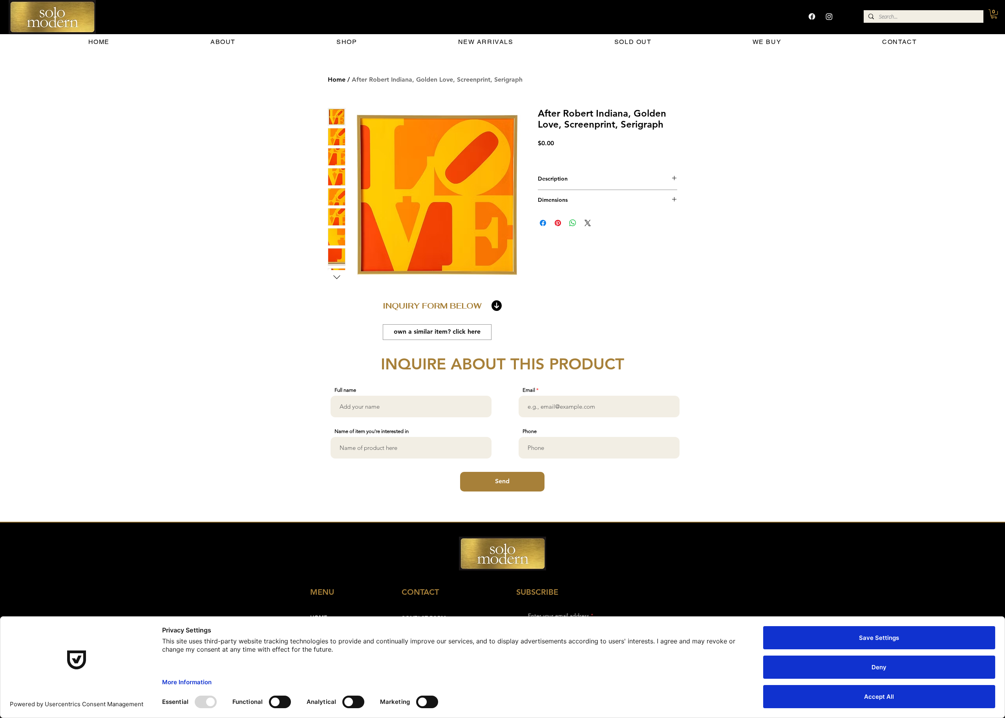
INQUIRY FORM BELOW (432, 306)
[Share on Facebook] (543, 223)
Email (529, 390)
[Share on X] (587, 223)
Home (336, 79)
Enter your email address (558, 615)
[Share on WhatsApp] (572, 223)
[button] (994, 14)
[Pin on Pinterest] (558, 223)
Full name (345, 390)
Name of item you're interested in (371, 431)
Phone (530, 431)
